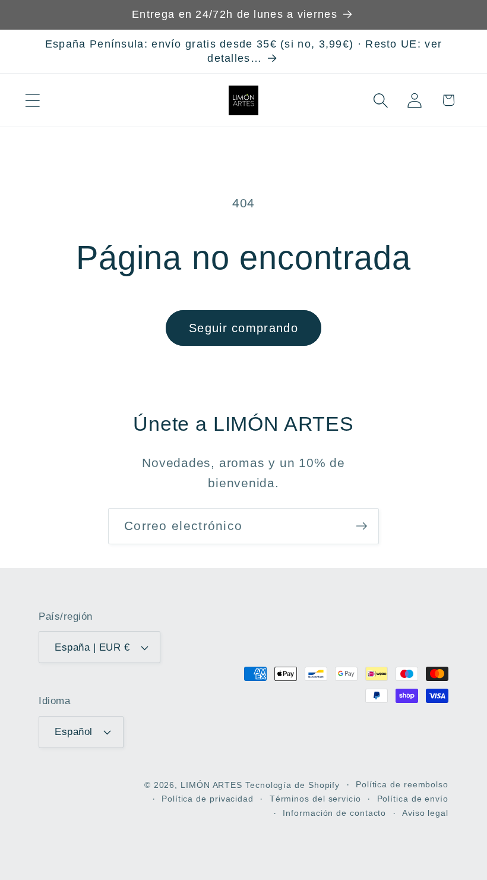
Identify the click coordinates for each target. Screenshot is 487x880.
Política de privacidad (208, 798)
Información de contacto (334, 813)
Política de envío (412, 798)
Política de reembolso (402, 784)
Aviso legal (425, 813)
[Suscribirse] (361, 526)
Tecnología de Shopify (292, 785)
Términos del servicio (315, 798)
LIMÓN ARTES (211, 785)
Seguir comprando (243, 328)
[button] (32, 100)
